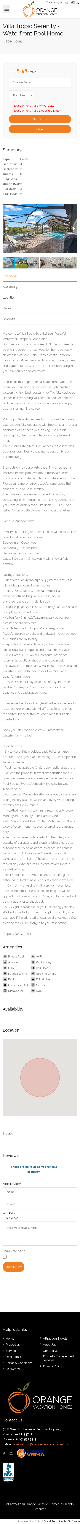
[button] (6, 229)
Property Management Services (58, 1358)
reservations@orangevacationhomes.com (41, 1444)
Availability (10, 287)
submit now (14, 1266)
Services (11, 1351)
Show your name (14, 1251)
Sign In (52, 2)
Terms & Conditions (19, 1363)
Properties (13, 1344)
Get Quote (40, 119)
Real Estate (14, 1357)
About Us (49, 1344)
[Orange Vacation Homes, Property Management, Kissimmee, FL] (8, 1473)
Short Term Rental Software (62, 1521)
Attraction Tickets (55, 1338)
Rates (7, 308)
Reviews (9, 319)
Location (9, 297)
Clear (40, 129)
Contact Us (50, 1351)
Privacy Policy (52, 1366)
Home (10, 1338)
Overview (10, 276)
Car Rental (13, 1369)
